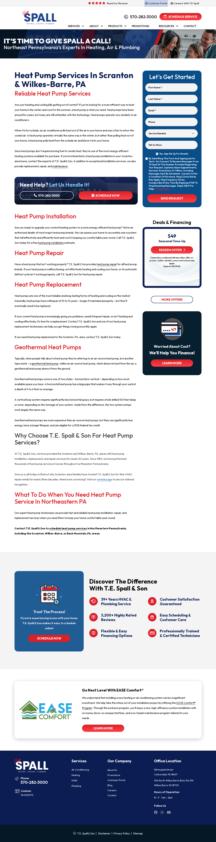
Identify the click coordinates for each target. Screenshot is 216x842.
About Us (112, 770)
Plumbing (76, 785)
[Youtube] (169, 812)
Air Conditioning (80, 769)
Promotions (113, 775)
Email (152, 110)
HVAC (75, 780)
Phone (151, 122)
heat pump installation (51, 242)
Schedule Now (107, 195)
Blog (109, 785)
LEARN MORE (172, 363)
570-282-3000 (143, 16)
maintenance (60, 166)
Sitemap (138, 833)
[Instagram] (162, 812)
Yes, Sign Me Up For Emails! (173, 153)
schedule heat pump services (68, 528)
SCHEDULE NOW (49, 638)
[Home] (38, 16)
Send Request (172, 198)
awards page (104, 479)
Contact (111, 795)
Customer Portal (116, 780)
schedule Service (182, 17)
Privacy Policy (162, 188)
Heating (76, 775)
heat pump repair (107, 264)
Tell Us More (155, 145)
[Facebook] (156, 812)
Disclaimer (104, 833)
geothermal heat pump (45, 363)
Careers (111, 790)
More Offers (172, 299)
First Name (155, 87)
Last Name (155, 99)
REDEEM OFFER (170, 250)
